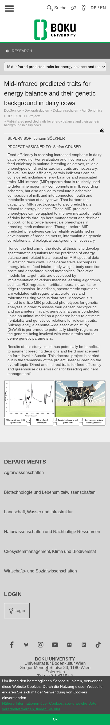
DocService (12, 110)
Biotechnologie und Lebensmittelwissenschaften (50, 492)
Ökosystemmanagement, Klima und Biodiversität (50, 551)
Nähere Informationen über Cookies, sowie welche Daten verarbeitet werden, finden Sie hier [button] (50, 706)
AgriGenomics (92, 110)
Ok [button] (55, 719)
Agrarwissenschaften (24, 472)
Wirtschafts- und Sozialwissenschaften (40, 571)
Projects (34, 116)
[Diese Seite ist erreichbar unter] (102, 131)
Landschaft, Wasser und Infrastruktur (38, 512)
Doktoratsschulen (65, 110)
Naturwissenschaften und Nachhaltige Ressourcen (52, 532)
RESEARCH (22, 51)
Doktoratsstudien (37, 110)
